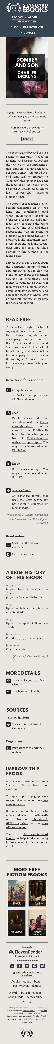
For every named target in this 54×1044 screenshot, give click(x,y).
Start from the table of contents (25, 545)
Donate (29, 32)
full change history (35, 656)
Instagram (27, 966)
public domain (29, 1011)
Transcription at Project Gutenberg (26, 726)
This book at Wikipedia (26, 691)
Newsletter (27, 21)
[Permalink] (4, 319)
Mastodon (34, 966)
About (33, 17)
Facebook (19, 966)
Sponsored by (27, 947)
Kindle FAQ (19, 450)
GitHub (13, 992)
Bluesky (42, 966)
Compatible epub (22, 390)
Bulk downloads (31, 992)
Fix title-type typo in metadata (24, 638)
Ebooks (18, 17)
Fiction (27, 138)
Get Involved (33, 27)
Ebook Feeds (15, 996)
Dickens (41, 282)
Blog (15, 27)
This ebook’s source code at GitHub (28, 682)
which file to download (35, 514)
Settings (27, 1001)
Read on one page (23, 554)
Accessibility (34, 996)
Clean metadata (15, 649)
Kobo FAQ (18, 477)
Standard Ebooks (27, 8)
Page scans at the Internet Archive (27, 749)
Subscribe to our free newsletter (28, 974)
